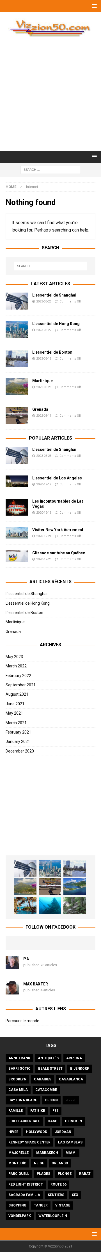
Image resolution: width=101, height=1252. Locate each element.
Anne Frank (19, 1058)
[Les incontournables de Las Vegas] (17, 507)
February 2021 (18, 732)
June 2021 (15, 704)
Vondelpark (19, 1216)
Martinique (42, 381)
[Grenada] (17, 415)
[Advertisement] (50, 97)
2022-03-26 (43, 387)
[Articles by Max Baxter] (12, 991)
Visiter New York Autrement (57, 529)
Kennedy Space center (29, 1142)
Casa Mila (18, 1090)
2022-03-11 (43, 416)
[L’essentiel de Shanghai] (17, 301)
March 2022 (16, 666)
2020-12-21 (43, 536)
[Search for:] (50, 169)
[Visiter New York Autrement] (17, 533)
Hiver (13, 1132)
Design (51, 1100)
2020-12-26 (43, 559)
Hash (53, 1121)
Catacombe (46, 1090)
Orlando (60, 1163)
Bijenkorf (79, 1069)
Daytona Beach (23, 1100)
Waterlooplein (52, 1216)
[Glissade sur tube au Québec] (17, 556)
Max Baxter (35, 984)
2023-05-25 (43, 301)
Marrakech (47, 1153)
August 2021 (17, 694)
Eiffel (70, 1100)
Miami (71, 1153)
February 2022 (18, 675)
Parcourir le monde (22, 1021)
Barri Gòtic (19, 1069)
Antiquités (48, 1058)
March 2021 (16, 723)
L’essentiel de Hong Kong (56, 323)
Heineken (73, 1121)
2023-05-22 (43, 330)
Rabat (85, 1174)
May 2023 (14, 656)
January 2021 (18, 741)
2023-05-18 (43, 358)
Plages (43, 1174)
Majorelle (18, 1153)
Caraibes (42, 1079)
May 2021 (14, 713)
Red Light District (25, 1184)
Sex (75, 1195)
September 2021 (21, 685)
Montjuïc (17, 1163)
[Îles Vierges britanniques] (25, 905)
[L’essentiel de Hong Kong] (17, 329)
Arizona (74, 1058)
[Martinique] (17, 386)
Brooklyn (17, 1079)
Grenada (40, 409)
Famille (15, 1111)
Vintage (62, 1205)
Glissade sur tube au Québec (58, 553)
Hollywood (36, 1132)
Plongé (65, 1174)
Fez (55, 1111)
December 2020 (20, 751)
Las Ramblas (70, 1142)
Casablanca (71, 1079)
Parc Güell (18, 1174)
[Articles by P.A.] (12, 966)
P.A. (26, 959)
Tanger (41, 1205)
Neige (39, 1163)
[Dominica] (74, 886)
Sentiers (56, 1195)
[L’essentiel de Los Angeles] (17, 481)
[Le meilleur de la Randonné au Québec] (74, 905)
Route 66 (58, 1184)
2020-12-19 (43, 484)
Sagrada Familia (24, 1195)
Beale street (50, 1069)
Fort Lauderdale (24, 1121)
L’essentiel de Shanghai (54, 295)
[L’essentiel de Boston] (17, 358)
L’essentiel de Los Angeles (57, 478)
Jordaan (63, 1132)
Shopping (17, 1205)
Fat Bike (37, 1111)
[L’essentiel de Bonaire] (50, 905)
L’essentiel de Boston (52, 352)
